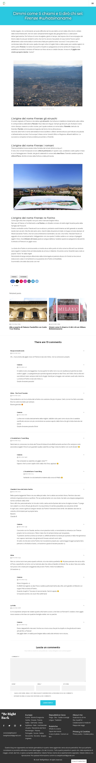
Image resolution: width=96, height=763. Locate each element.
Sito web (66, 684)
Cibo (55, 717)
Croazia (33, 720)
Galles (27, 723)
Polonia (37, 730)
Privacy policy (77, 734)
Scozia (36, 733)
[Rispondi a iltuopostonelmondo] (84, 351)
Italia (34, 725)
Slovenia (37, 736)
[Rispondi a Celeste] (84, 365)
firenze (14, 276)
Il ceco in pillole (54, 734)
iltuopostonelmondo (17, 351)
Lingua (51, 720)
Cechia (27, 720)
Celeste (19, 365)
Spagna (43, 736)
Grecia (40, 723)
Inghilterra (28, 725)
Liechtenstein (42, 725)
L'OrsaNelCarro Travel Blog (19, 438)
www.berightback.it (9, 733)
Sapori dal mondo (55, 731)
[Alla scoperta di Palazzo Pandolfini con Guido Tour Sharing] (28, 309)
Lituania (28, 728)
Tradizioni (58, 720)
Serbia (41, 733)
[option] (28, 314)
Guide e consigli (63, 717)
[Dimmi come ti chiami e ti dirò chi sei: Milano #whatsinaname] (68, 309)
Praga (51, 717)
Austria (27, 717)
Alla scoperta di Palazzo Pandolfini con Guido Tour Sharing (28, 328)
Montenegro (29, 730)
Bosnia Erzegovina (37, 717)
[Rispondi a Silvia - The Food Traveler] (84, 393)
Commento (16, 656)
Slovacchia (29, 736)
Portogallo (29, 733)
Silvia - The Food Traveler (19, 393)
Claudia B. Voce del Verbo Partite (21, 489)
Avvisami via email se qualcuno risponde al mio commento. (32, 696)
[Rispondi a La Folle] (84, 605)
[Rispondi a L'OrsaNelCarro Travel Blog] (84, 438)
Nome (14, 684)
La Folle (13, 605)
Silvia (12, 555)
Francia (39, 720)
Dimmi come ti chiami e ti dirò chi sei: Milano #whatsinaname (67, 328)
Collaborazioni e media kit (82, 723)
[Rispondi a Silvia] (84, 555)
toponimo (23, 276)
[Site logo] (4, 3)
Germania (34, 723)
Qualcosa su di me (79, 717)
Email (40, 684)
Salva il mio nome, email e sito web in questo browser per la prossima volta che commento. (43, 693)
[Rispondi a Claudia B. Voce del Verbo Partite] (84, 489)
